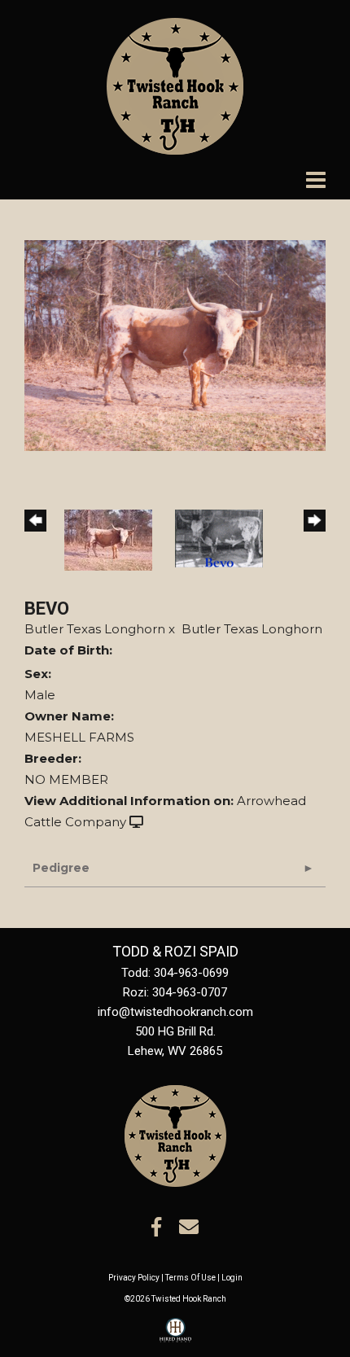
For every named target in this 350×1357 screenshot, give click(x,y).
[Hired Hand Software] (175, 1337)
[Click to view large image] (175, 344)
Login (232, 1277)
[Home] (175, 1134)
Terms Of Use (190, 1277)
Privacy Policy (134, 1277)
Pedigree (61, 867)
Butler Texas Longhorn (94, 629)
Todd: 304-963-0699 (175, 972)
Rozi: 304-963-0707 (175, 992)
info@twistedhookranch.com (175, 1012)
